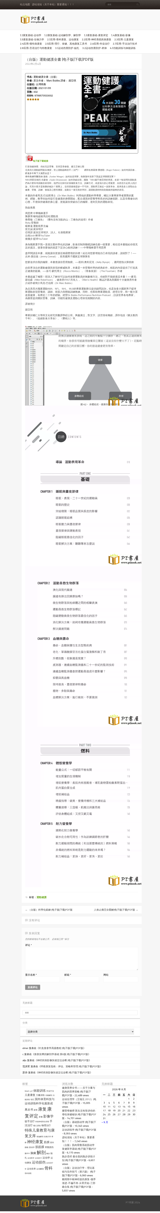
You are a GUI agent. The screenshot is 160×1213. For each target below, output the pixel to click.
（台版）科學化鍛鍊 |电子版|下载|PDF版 (48, 910)
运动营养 (31, 1168)
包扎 (32, 1099)
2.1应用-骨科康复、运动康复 (63, 39)
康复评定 (38, 1112)
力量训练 (40, 1095)
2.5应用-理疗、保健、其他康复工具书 (66, 43)
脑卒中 (27, 1153)
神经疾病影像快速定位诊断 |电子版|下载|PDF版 (63, 1060)
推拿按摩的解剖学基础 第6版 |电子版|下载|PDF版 (61, 1054)
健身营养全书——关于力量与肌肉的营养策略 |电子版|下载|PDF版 (78, 1091)
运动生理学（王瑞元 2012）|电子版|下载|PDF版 (79, 1101)
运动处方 (38, 1158)
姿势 (36, 1109)
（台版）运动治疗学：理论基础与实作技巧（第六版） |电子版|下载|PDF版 (79, 1171)
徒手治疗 (30, 1121)
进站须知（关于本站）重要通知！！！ (53, 4)
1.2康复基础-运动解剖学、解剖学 (62, 35)
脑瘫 (33, 1153)
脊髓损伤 (49, 1147)
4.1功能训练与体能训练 (123, 48)
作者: (30, 80)
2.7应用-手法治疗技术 (125, 43)
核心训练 (37, 1125)
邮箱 (67, 975)
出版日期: (32, 88)
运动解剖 (40, 1168)
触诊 (48, 1153)
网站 (105, 975)
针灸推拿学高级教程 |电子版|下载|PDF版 (61, 1048)
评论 (28, 945)
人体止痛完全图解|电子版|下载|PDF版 (116, 910)
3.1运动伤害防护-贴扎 (67, 48)
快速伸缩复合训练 (42, 1121)
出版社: (31, 84)
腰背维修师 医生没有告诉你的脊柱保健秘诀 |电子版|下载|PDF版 (79, 1114)
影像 (41, 1116)
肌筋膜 (39, 1147)
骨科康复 (28, 1173)
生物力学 (47, 1136)
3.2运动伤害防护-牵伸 (94, 48)
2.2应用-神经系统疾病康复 (96, 39)
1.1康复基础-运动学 (30, 35)
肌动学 (32, 1147)
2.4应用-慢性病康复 (31, 43)
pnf (31, 1091)
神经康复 (35, 1142)
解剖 (41, 1152)
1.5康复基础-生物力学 (32, 39)
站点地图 (25, 4)
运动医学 (31, 1158)
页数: (30, 92)
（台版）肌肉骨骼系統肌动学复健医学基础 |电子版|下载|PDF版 (79, 1148)
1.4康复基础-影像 (120, 35)
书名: (30, 76)
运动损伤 (39, 1162)
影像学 (48, 1116)
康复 (42, 1109)
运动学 (46, 1158)
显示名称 (31, 975)
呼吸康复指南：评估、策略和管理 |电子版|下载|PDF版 (70, 1066)
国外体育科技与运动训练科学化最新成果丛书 (40, 1104)
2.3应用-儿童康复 (124, 39)
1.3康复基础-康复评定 (96, 35)
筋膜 (47, 1142)
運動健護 (42, 897)
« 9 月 (105, 1122)
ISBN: (30, 95)
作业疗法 (50, 1090)
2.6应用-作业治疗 (100, 43)
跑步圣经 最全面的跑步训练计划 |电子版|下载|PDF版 (78, 1158)
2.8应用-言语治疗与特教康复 (36, 48)
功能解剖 (48, 1095)
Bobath (27, 1091)
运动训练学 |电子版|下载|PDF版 (79, 1130)
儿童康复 (30, 1095)
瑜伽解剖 (40, 1136)
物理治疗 (46, 1125)
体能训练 (39, 1090)
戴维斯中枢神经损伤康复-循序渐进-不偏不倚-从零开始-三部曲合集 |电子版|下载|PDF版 (79, 1183)
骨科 (49, 1168)
